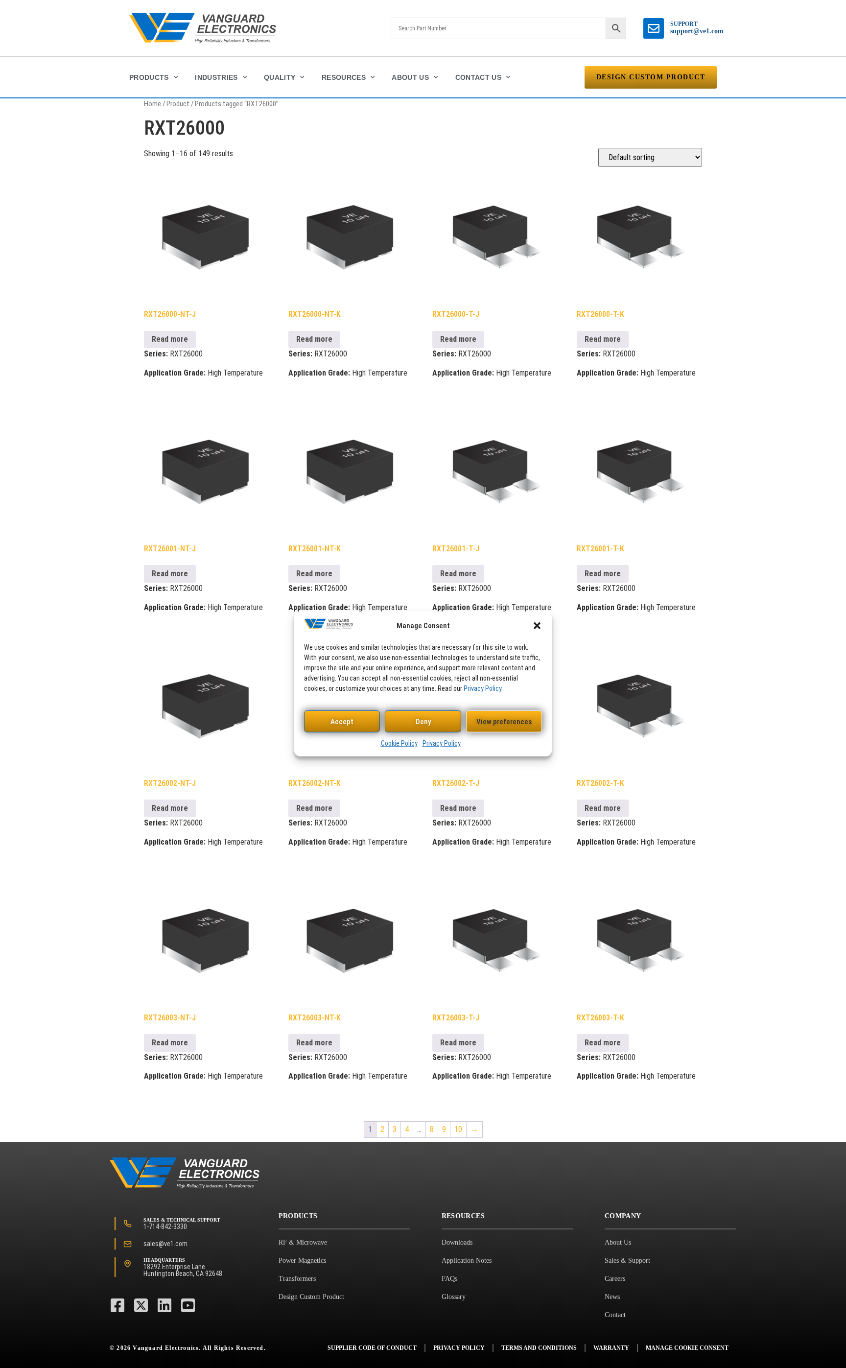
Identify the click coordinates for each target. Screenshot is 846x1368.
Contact (615, 1315)
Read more (170, 339)
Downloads (457, 1242)
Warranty (611, 1347)
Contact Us (478, 77)
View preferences (504, 721)
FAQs (449, 1278)
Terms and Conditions (539, 1347)
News (612, 1296)
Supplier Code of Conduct (372, 1347)
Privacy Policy (482, 688)
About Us (410, 77)
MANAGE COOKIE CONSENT (687, 1347)
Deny (423, 721)
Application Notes (467, 1260)
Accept (341, 721)
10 (458, 1129)
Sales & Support (627, 1260)
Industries (216, 77)
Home (152, 103)
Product (177, 103)
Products (149, 77)
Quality (279, 77)
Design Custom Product (311, 1296)
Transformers (297, 1278)
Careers (615, 1278)
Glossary (454, 1296)
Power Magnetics (302, 1260)
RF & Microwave (303, 1242)
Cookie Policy (399, 743)
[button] (537, 626)
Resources (344, 77)
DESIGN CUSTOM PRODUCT (650, 77)
